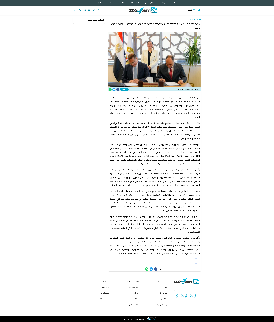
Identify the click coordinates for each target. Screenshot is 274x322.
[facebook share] (117, 89)
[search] (74, 10)
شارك (123, 89)
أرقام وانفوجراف (161, 304)
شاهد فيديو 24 (105, 298)
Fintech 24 (134, 292)
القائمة (190, 9)
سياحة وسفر (106, 286)
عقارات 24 (163, 292)
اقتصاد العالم (105, 292)
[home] (199, 10)
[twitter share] (113, 89)
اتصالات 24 (135, 2)
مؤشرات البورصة (148, 2)
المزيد (99, 2)
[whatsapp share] (110, 89)
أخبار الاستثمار (134, 304)
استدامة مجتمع (113, 2)
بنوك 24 (124, 2)
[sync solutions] (151, 319)
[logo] (143, 10)
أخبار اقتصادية (162, 2)
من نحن (142, 312)
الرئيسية (173, 2)
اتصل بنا (132, 312)
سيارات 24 (135, 298)
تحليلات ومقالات (161, 298)
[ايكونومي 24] (186, 282)
